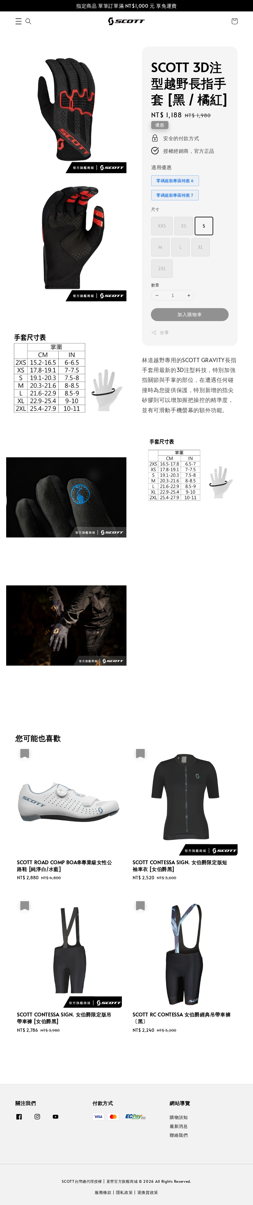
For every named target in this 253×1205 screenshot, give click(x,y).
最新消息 (179, 1126)
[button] (18, 21)
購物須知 (179, 1117)
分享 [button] (164, 332)
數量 (155, 285)
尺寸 (155, 209)
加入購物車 (189, 314)
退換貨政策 (148, 1192)
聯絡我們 (179, 1135)
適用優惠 (161, 167)
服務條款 (103, 1192)
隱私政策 (124, 1192)
